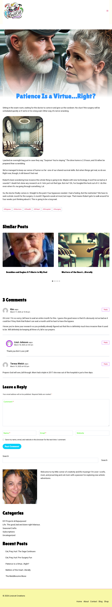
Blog (100, 601)
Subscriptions (9, 532)
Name (7, 433)
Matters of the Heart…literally (77, 272)
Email (43, 433)
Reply (106, 310)
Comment (9, 402)
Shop (106, 601)
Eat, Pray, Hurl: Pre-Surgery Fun (19, 557)
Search (6, 456)
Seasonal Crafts (10, 528)
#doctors (17, 209)
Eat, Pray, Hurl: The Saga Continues (21, 551)
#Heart (37, 209)
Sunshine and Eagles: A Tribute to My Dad (26, 272)
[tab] (52, 281)
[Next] (105, 256)
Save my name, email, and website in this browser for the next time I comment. (35, 440)
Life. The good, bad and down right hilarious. (21, 524)
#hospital (47, 209)
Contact (93, 601)
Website (80, 433)
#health (27, 209)
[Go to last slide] (7, 256)
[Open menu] (107, 10)
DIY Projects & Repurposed (14, 521)
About (86, 601)
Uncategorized (9, 535)
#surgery (57, 209)
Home (79, 601)
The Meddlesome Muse (16, 576)
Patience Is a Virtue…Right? (17, 564)
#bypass (7, 209)
